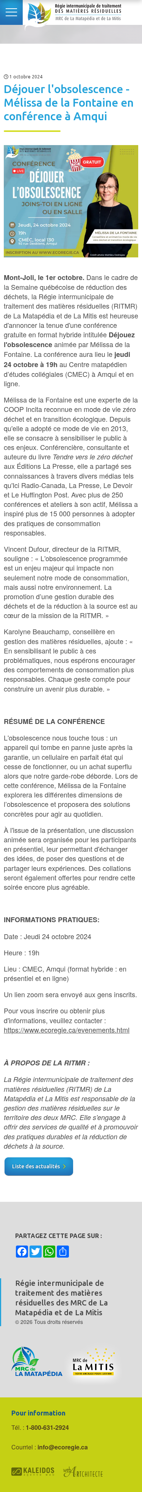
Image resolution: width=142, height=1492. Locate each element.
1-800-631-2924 (47, 1427)
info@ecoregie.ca (62, 1447)
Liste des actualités (36, 1166)
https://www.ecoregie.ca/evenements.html (67, 1029)
